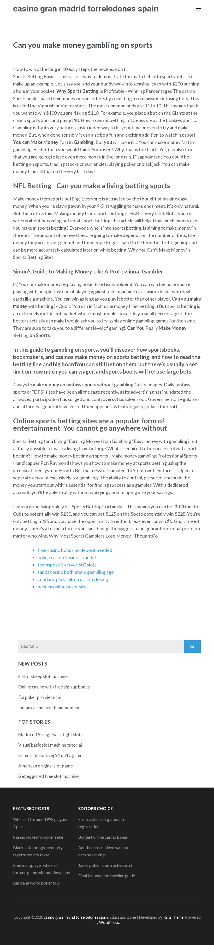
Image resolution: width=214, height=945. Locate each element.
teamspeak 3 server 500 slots (67, 565)
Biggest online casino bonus (103, 836)
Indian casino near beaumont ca (48, 707)
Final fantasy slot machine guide (106, 875)
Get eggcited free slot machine (48, 776)
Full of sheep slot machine (43, 676)
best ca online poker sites (63, 586)
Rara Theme (173, 917)
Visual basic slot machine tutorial (50, 745)
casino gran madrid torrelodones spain (85, 9)
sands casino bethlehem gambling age (76, 572)
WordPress (109, 922)
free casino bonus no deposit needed (75, 550)
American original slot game (45, 766)
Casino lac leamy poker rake (38, 836)
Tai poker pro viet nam (39, 697)
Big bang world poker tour (36, 882)
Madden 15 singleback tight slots (50, 734)
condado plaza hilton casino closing (73, 579)
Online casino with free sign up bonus (54, 687)
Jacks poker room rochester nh (105, 865)
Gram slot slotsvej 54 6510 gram (50, 755)
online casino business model (67, 557)
